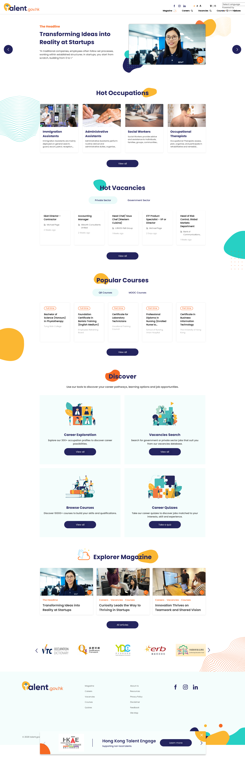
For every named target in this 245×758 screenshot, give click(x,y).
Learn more (175, 742)
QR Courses (105, 292)
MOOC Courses (137, 292)
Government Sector (139, 200)
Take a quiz (164, 524)
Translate (231, 10)
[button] (8, 49)
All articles (122, 624)
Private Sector (103, 200)
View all (122, 163)
